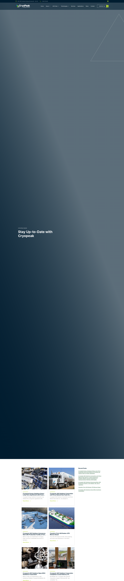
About (47, 6)
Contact (93, 6)
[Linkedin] (108, 1)
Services (73, 6)
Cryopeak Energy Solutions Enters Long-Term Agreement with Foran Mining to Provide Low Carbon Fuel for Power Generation (89, 472)
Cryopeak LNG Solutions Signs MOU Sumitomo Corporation (34, 573)
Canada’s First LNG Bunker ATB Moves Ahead (60, 534)
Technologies (64, 6)
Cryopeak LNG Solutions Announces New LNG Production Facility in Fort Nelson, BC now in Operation (34, 535)
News (87, 6)
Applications (81, 6)
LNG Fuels (55, 6)
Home (42, 6)
